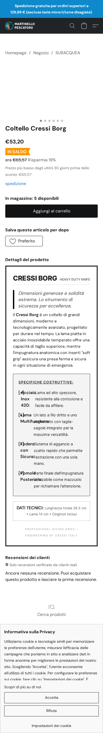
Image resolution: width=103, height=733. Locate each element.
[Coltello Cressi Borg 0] (51, 89)
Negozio (41, 53)
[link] (51, 724)
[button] (20, 26)
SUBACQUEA (67, 53)
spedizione (15, 183)
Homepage (15, 53)
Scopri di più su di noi (22, 687)
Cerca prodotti (51, 614)
